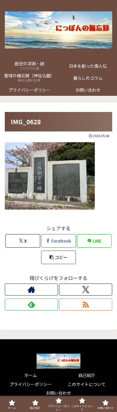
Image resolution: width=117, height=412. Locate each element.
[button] (58, 257)
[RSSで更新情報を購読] (85, 304)
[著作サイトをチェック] (31, 290)
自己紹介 (86, 375)
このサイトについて (87, 384)
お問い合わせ (58, 393)
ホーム (30, 375)
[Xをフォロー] (85, 290)
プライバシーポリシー (31, 384)
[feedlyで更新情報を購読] (31, 304)
